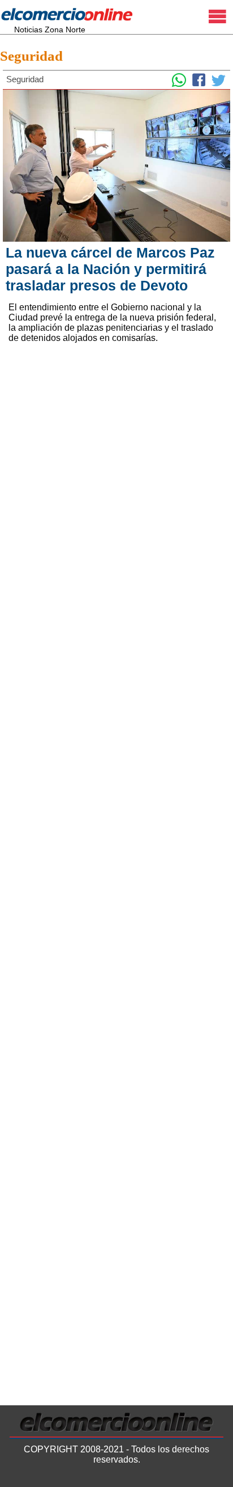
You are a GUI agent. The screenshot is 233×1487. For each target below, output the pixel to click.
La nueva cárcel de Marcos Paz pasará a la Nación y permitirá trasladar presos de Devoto (110, 269)
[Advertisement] (116, 486)
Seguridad (31, 56)
